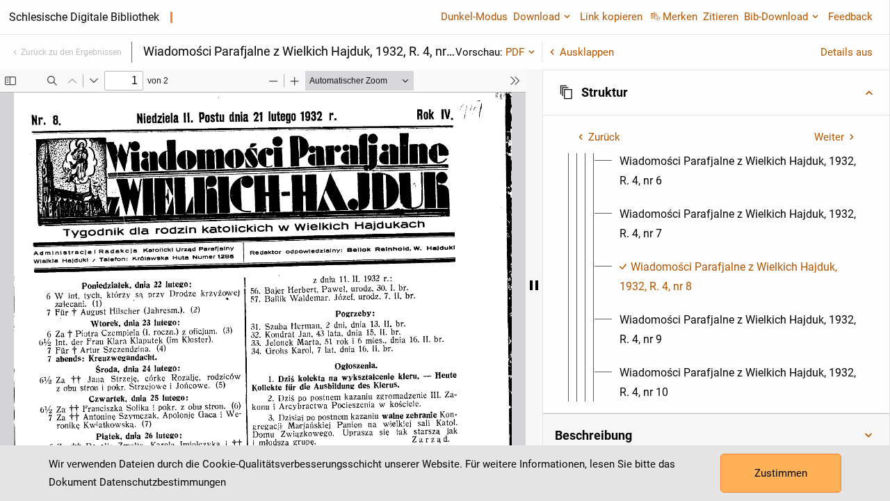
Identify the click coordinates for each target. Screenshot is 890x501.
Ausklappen (587, 52)
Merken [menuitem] (680, 16)
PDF (514, 52)
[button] (716, 92)
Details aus (846, 52)
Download (536, 16)
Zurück (604, 137)
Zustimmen (780, 473)
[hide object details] (534, 285)
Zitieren (720, 16)
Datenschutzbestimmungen (162, 482)
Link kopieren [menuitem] (611, 16)
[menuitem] (738, 171)
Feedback (850, 16)
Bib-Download (776, 16)
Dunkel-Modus (474, 16)
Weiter (829, 137)
